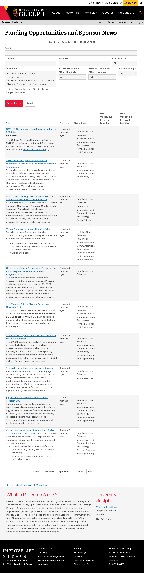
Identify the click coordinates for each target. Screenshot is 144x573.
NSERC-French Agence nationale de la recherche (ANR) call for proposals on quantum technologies (31, 163)
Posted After (119, 58)
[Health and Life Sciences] (31, 73)
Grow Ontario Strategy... (36, 149)
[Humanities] (31, 77)
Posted (64, 123)
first (37, 471)
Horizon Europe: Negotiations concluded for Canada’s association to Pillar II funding (29, 198)
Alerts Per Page (127, 68)
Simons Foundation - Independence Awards (29, 368)
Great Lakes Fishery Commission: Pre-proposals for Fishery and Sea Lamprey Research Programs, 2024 (31, 271)
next (82, 471)
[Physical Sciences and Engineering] (31, 84)
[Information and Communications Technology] (31, 80)
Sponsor (10, 58)
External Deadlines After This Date (99, 70)
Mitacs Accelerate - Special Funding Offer (28, 228)
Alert (8, 47)
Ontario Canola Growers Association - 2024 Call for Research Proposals (30, 432)
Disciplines (11, 68)
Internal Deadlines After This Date (69, 70)
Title (8, 123)
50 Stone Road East (106, 507)
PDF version (40, 485)
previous (50, 471)
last (92, 471)
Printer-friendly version (19, 485)
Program (63, 58)
